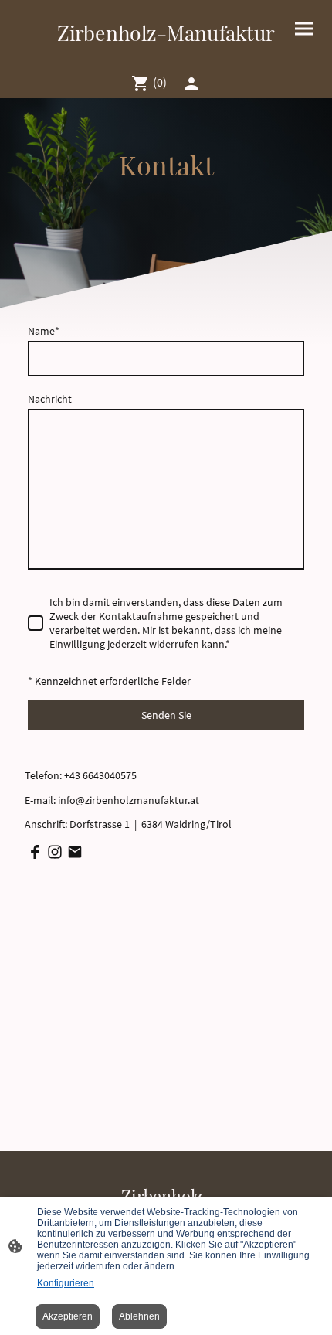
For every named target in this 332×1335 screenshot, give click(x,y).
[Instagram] (55, 852)
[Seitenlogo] (166, 54)
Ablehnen (139, 1316)
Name (43, 331)
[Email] (75, 852)
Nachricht (50, 399)
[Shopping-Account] (191, 83)
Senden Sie (166, 715)
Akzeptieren (67, 1316)
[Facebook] (35, 852)
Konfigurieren (65, 1283)
